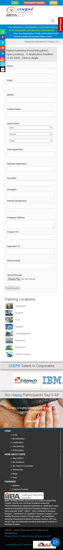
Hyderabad (20, 305)
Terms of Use (43, 536)
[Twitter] (2, 42)
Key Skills (11, 178)
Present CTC (13, 231)
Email (10, 80)
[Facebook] (2, 37)
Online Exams (18, 450)
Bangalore (20, 340)
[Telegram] (2, 64)
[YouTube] (2, 48)
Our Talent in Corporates (23, 466)
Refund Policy (28, 536)
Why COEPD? (18, 458)
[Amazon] (2, 69)
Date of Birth (13, 123)
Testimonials (18, 469)
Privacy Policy (11, 536)
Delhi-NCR (20, 347)
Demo (53, 2)
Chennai (19, 312)
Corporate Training (20, 489)
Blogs (15, 473)
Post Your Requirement (24, 33)
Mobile (10, 94)
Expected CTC (13, 246)
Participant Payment (34, 2)
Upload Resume (14, 275)
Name (10, 65)
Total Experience (15, 149)
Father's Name (14, 109)
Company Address (15, 217)
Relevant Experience (16, 163)
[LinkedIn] (2, 53)
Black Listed (46, 36)
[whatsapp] (2, 31)
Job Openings (18, 446)
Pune (17, 319)
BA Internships (19, 438)
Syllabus (16, 485)
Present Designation (16, 200)
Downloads (35, 36)
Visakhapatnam (23, 333)
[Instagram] (2, 58)
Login (15, 2)
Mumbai (19, 326)
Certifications (18, 442)
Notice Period (13, 260)
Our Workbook (18, 462)
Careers (25, 36)
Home (15, 435)
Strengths (12, 189)
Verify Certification (43, 33)
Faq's (15, 477)
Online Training (22, 354)
